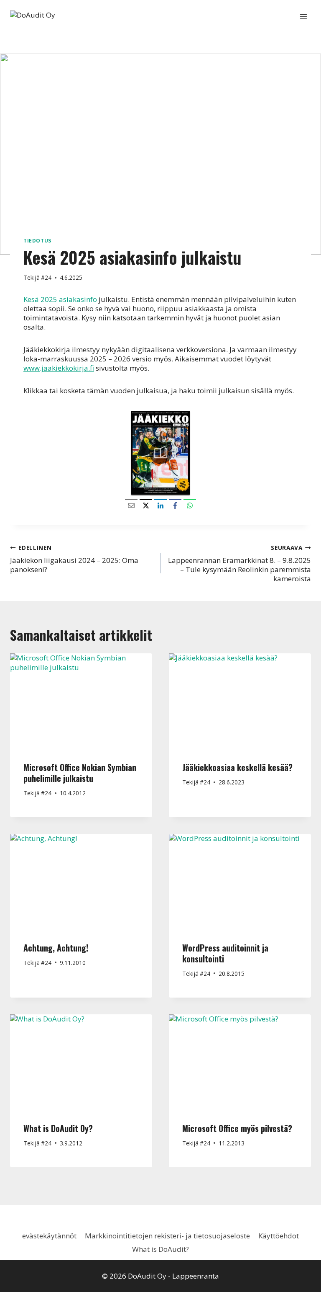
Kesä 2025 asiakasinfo (60, 299)
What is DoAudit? (160, 1249)
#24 (46, 277)
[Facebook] (175, 505)
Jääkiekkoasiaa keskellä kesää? (237, 767)
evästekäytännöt (49, 1235)
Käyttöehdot (278, 1235)
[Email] (131, 505)
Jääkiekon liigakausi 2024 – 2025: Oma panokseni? (74, 559)
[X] (146, 505)
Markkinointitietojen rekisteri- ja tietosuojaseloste (167, 1235)
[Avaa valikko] (303, 16)
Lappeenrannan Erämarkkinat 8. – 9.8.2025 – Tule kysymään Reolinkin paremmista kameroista (239, 563)
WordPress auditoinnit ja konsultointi (225, 953)
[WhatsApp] (189, 505)
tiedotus (37, 240)
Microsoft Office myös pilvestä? (237, 1128)
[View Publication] (160, 453)
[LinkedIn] (160, 505)
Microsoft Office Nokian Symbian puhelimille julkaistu (79, 772)
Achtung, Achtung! (55, 947)
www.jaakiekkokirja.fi (58, 368)
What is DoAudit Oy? (58, 1128)
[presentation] (81, 700)
